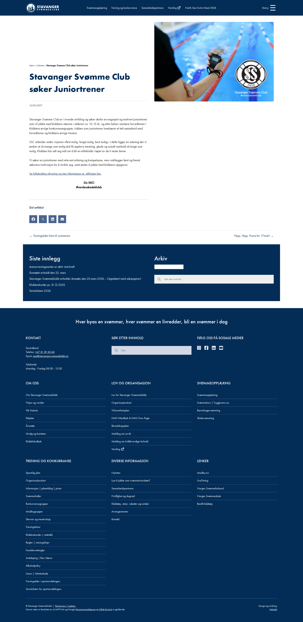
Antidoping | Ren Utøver (39, 558)
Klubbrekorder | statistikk (39, 535)
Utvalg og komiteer (36, 434)
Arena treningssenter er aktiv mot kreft (52, 267)
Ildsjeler (30, 418)
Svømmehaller (33, 496)
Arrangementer (120, 511)
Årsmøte (30, 426)
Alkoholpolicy (33, 565)
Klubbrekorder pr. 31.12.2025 (47, 285)
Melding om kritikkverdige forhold (130, 441)
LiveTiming (202, 480)
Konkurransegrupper (37, 504)
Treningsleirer (33, 527)
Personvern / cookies (65, 605)
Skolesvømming (205, 418)
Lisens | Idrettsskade (37, 573)
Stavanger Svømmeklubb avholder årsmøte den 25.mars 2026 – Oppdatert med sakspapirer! (85, 279)
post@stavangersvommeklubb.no (50, 356)
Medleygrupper (34, 511)
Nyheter (40, 65)
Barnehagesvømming (208, 410)
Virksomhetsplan (120, 410)
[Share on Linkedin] (52, 219)
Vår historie (32, 410)
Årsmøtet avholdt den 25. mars (47, 273)
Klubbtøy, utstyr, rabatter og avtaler (130, 504)
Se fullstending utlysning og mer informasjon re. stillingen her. (65, 174)
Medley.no (203, 473)
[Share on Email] (62, 219)
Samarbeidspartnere (153, 8)
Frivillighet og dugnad (123, 496)
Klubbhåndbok (34, 441)
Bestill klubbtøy (205, 504)
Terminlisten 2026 (40, 291)
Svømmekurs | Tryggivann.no (213, 403)
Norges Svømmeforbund (210, 488)
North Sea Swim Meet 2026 (200, 8)
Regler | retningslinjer (37, 542)
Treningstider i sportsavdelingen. (43, 581)
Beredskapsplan (120, 426)
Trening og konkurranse (124, 8)
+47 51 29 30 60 (45, 352)
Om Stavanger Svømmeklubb (42, 395)
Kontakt (115, 519)
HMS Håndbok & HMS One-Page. (131, 418)
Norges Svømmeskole (209, 496)
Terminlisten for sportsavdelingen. (44, 589)
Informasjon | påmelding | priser (44, 488)
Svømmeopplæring (97, 8)
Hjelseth (273, 609)
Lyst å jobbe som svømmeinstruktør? (131, 480)
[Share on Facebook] (33, 219)
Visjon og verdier (35, 403)
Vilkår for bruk (105, 609)
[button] (267, 7)
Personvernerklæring (85, 609)
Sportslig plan (33, 473)
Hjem (31, 65)
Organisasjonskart (121, 403)
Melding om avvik (121, 434)
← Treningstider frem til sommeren (49, 236)
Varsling (172, 8)
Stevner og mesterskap (38, 519)
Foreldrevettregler (35, 550)
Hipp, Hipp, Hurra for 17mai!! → (254, 236)
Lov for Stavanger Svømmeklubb (129, 395)
